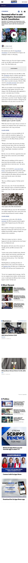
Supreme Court (7, 266)
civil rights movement (11, 82)
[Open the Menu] (2, 2)
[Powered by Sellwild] (24, 394)
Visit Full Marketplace (22, 320)
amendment (6, 75)
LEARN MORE (5, 130)
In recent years (5, 219)
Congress (5, 11)
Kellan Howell (9, 46)
